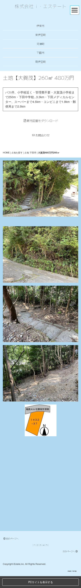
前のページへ (12, 538)
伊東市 (40, 26)
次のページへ (69, 551)
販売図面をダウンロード (42, 121)
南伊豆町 (40, 62)
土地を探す (17, 152)
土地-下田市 (30, 152)
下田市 (40, 53)
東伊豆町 (40, 35)
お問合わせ (42, 135)
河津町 (40, 44)
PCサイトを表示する (40, 582)
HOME (6, 152)
